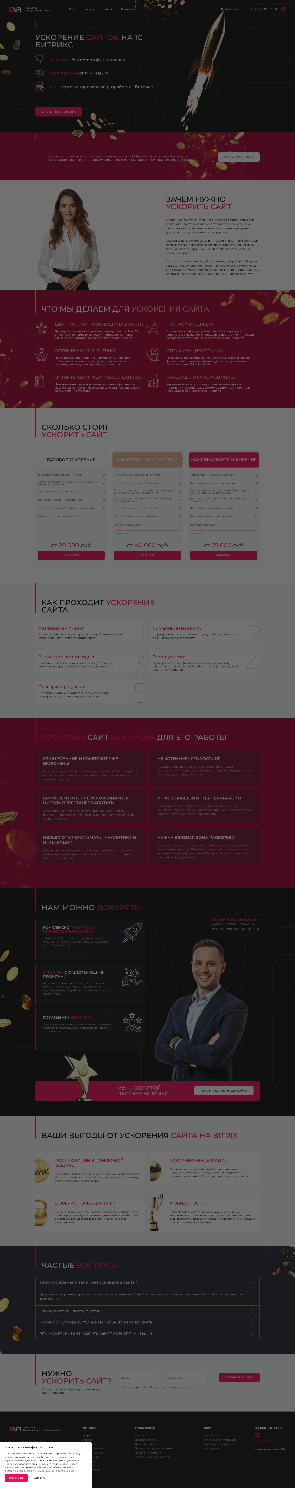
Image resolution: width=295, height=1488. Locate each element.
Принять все (16, 1478)
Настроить (39, 1478)
